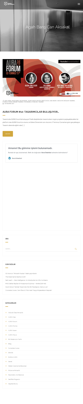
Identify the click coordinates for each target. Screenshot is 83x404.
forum (10, 102)
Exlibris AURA (12, 357)
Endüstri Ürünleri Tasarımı (66, 100)
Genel (10, 361)
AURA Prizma (12, 326)
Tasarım (40, 102)
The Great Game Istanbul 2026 (15, 277)
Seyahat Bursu (13, 384)
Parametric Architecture (16, 375)
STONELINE (34, 102)
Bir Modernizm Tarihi (15, 339)
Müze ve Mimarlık (14, 370)
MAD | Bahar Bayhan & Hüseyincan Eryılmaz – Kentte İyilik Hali (25, 283)
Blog (9, 344)
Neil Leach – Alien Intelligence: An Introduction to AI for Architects (26, 280)
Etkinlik (5, 102)
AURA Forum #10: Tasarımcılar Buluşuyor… (31, 111)
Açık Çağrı (8, 100)
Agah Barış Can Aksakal (19, 100)
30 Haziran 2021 (9, 103)
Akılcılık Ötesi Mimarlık (15, 312)
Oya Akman (27, 102)
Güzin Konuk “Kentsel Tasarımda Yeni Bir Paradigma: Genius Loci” (26, 287)
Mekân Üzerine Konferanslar (17, 366)
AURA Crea (12, 317)
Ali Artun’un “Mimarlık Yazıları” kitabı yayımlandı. (21, 273)
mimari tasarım (18, 102)
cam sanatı (53, 100)
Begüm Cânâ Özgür (42, 100)
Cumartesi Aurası (13, 348)
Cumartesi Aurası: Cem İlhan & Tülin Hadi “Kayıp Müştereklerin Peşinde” (28, 290)
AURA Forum (32, 100)
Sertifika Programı (14, 379)
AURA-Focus (12, 335)
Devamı (7, 134)
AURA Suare (12, 330)
